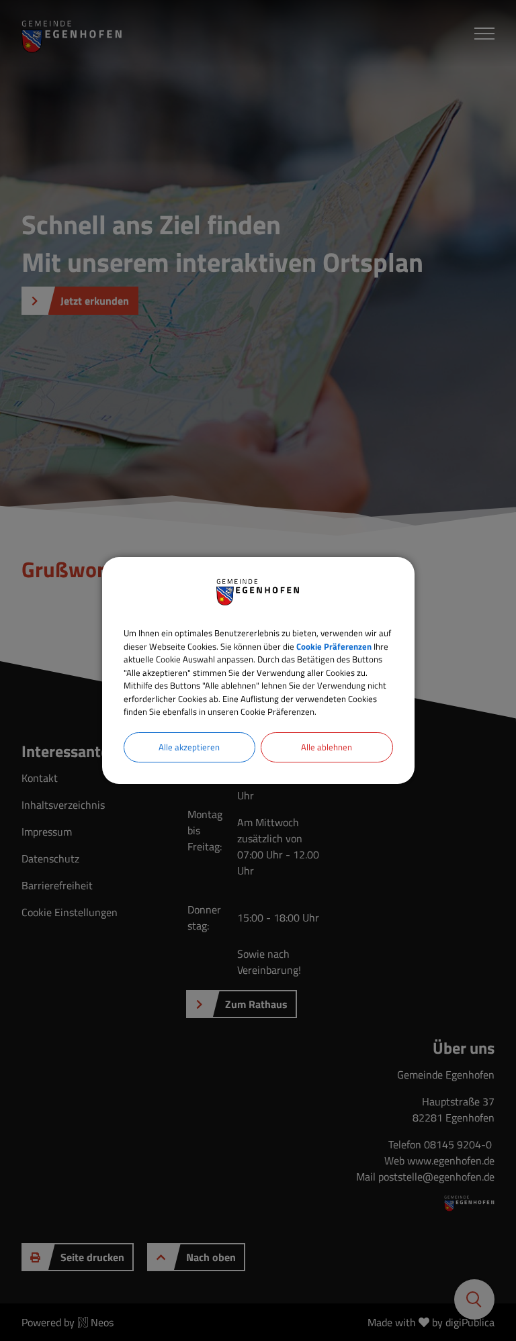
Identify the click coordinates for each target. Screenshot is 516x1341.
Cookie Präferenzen (334, 646)
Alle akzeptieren (189, 747)
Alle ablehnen (326, 747)
